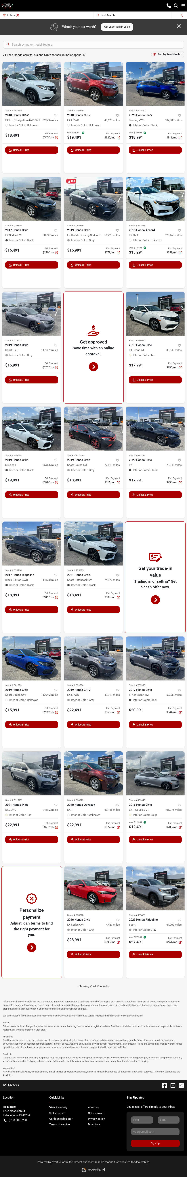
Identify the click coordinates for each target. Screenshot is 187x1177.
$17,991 (136, 365)
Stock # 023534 (75, 685)
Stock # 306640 (137, 800)
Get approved (96, 1113)
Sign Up (155, 1143)
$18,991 (74, 480)
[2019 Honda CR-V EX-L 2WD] (93, 658)
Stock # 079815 (13, 225)
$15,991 (12, 365)
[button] (168, 5)
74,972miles (112, 580)
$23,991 (74, 940)
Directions (94, 1124)
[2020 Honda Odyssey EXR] (93, 773)
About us (93, 1107)
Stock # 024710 (13, 570)
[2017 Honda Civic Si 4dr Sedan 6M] (155, 658)
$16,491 (12, 250)
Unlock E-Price (21, 149)
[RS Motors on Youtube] (171, 1085)
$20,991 (136, 710)
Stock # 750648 (13, 455)
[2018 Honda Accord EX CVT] (155, 199)
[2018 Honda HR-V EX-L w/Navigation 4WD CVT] (31, 84)
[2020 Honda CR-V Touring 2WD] (155, 84)
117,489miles (49, 350)
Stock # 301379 (13, 685)
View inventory (58, 1107)
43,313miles (112, 694)
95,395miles (50, 465)
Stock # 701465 (13, 110)
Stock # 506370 (75, 110)
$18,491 (12, 135)
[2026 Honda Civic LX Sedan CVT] (93, 888)
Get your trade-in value (117, 26)
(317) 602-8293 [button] (18, 1120)
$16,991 (74, 250)
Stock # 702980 (137, 685)
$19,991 (12, 480)
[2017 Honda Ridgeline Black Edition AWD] (31, 543)
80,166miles (112, 809)
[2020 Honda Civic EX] (155, 428)
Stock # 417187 (137, 455)
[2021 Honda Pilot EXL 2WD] (31, 773)
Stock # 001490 (137, 110)
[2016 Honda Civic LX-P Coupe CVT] (155, 773)
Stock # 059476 (137, 915)
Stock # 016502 (13, 340)
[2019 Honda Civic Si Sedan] (31, 428)
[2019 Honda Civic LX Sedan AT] (155, 313)
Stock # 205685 (75, 570)
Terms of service (59, 1124)
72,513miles (112, 465)
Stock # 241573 (137, 225)
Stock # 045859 (75, 225)
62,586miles (50, 120)
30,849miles (174, 350)
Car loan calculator (60, 1118)
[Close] (178, 26)
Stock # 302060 (75, 455)
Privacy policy (96, 1118)
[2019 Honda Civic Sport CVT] (31, 313)
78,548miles (174, 465)
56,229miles (112, 235)
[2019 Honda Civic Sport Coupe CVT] (31, 658)
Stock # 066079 (75, 800)
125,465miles (173, 235)
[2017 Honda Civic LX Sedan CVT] (31, 199)
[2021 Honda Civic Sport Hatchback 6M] (93, 543)
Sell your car (56, 1113)
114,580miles (49, 580)
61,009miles (174, 924)
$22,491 (74, 710)
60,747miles (50, 235)
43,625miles (112, 120)
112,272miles (49, 694)
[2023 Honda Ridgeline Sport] (155, 888)
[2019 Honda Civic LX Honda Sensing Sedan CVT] (93, 199)
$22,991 (12, 825)
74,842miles (50, 809)
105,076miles (173, 809)
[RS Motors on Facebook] (163, 1085)
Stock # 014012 (137, 340)
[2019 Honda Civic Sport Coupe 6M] (93, 428)
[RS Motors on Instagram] (180, 1085)
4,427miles (113, 924)
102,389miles (173, 120)
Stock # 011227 (13, 800)
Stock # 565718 (75, 915)
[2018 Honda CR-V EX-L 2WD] (93, 84)
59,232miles (174, 694)
